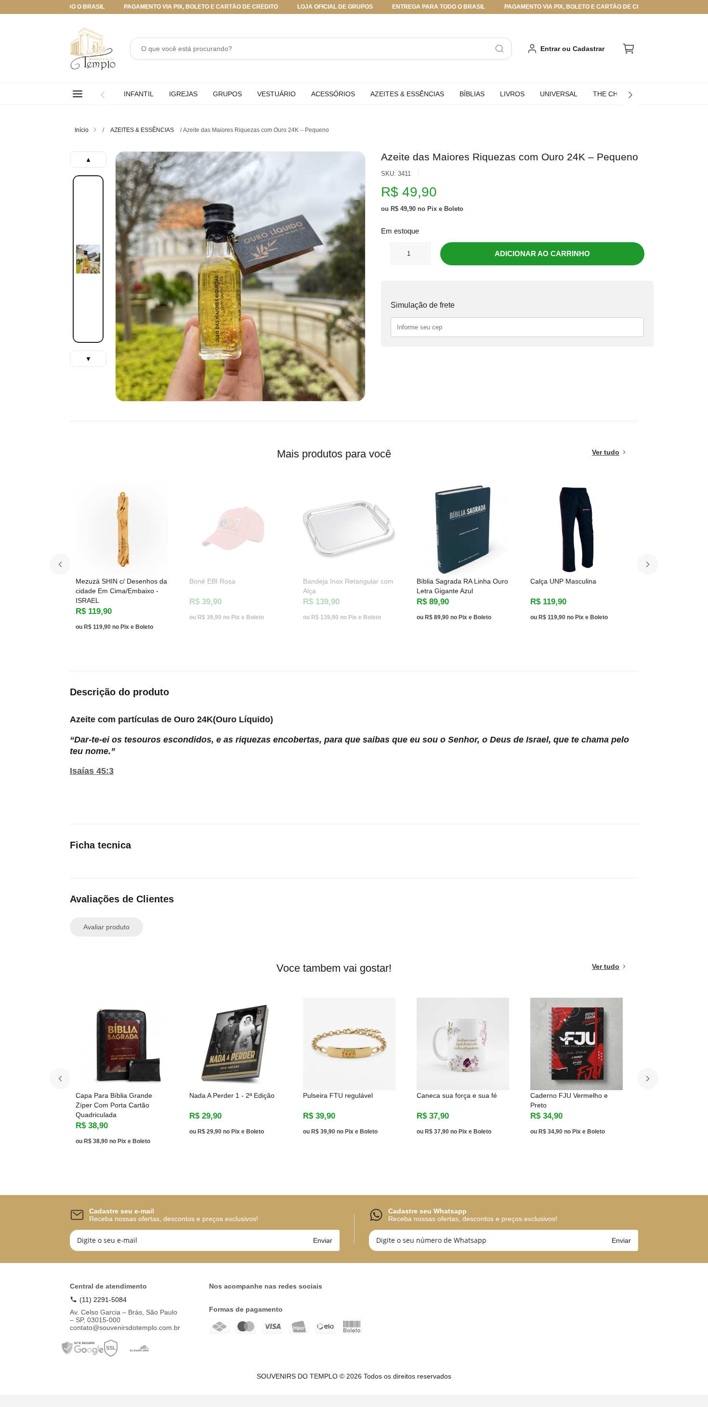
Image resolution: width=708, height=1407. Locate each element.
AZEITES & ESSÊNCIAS (407, 94)
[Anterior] (102, 94)
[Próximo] (630, 94)
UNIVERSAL (558, 94)
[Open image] (240, 276)
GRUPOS (227, 94)
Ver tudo (605, 452)
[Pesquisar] (499, 48)
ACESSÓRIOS (333, 94)
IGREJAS (183, 94)
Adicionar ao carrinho (542, 253)
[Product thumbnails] (88, 259)
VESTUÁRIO (276, 94)
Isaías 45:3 (92, 771)
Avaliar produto (106, 927)
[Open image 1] (88, 259)
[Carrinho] (628, 48)
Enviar (322, 1240)
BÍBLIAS (472, 94)
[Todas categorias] (79, 93)
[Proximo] (647, 564)
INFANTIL (139, 94)
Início (82, 130)
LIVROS (512, 94)
